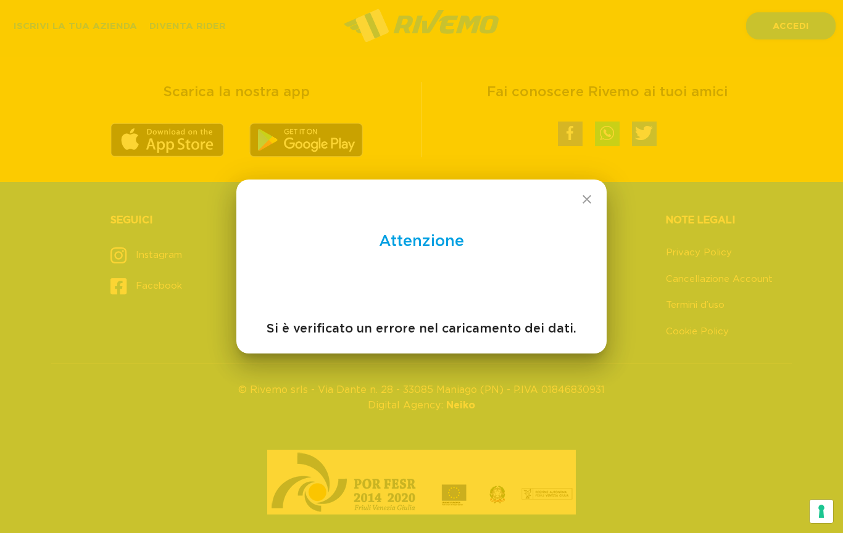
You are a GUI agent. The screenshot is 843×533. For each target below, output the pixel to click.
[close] (587, 199)
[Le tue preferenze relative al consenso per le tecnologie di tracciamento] (821, 511)
